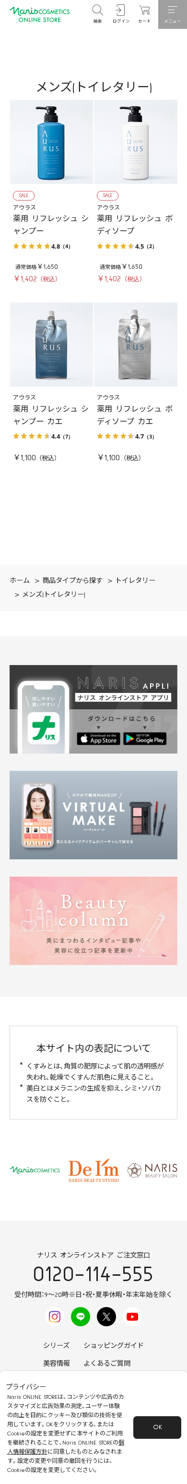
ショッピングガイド (113, 1346)
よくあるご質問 (106, 1363)
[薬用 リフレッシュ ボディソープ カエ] (136, 344)
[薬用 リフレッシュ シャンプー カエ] (52, 344)
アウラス (24, 208)
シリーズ (56, 1346)
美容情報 (56, 1363)
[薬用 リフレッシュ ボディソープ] (136, 142)
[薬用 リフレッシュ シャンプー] (52, 142)
